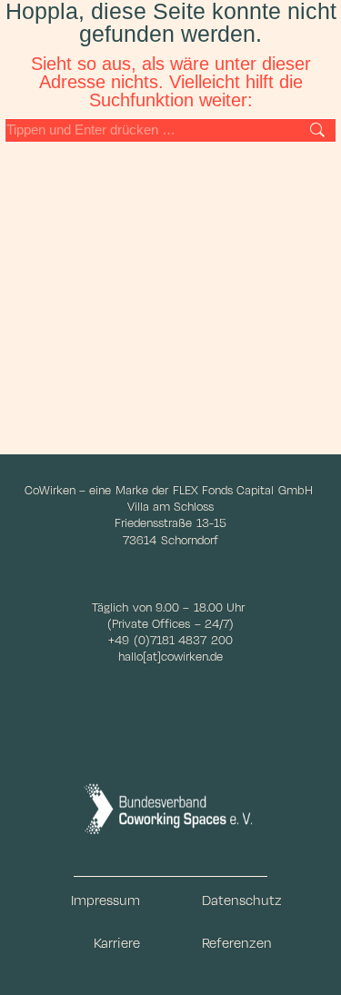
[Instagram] (80, 754)
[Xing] (262, 754)
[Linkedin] (201, 754)
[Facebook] (140, 754)
